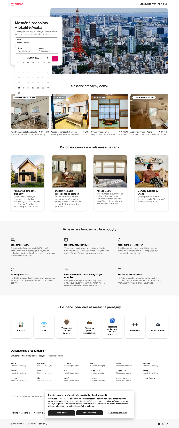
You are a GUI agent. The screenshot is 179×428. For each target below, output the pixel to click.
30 (48, 88)
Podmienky (42, 424)
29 (43, 88)
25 (24, 88)
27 (33, 88)
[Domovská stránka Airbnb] (17, 4)
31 (19, 93)
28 (38, 88)
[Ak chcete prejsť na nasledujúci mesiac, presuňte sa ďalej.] (47, 58)
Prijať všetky (61, 413)
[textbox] (26, 50)
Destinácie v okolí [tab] (56, 356)
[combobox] (36, 42)
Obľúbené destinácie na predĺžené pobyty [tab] (28, 356)
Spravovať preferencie (118, 413)
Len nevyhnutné (89, 413)
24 (19, 88)
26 (28, 88)
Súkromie (32, 424)
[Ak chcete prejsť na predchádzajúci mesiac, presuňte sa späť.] (19, 58)
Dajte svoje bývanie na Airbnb (153, 4)
